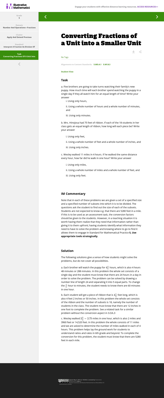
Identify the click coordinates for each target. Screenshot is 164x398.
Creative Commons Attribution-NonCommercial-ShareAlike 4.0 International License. (81, 383)
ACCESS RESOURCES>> (147, 6)
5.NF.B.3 (106, 64)
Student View (67, 71)
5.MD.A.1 (97, 64)
